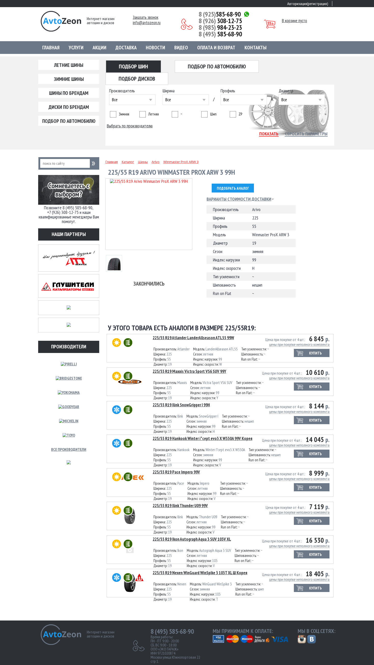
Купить (315, 353)
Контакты (255, 47)
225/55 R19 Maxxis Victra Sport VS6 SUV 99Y (189, 371)
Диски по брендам (69, 107)
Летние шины (68, 65)
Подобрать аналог (233, 188)
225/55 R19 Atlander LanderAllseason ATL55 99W (193, 338)
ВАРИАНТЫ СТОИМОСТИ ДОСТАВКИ (239, 199)
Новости (155, 47)
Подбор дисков (137, 78)
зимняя (124, 114)
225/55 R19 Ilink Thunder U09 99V (180, 505)
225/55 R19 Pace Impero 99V (176, 472)
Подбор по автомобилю (68, 121)
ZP (240, 114)
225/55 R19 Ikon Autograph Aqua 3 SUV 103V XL (192, 539)
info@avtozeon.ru (147, 23)
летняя (153, 114)
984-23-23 (220, 27)
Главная (51, 47)
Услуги (76, 47)
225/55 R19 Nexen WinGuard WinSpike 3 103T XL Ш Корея (200, 572)
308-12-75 (220, 21)
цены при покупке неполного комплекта (299, 344)
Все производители (68, 449)
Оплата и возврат (216, 47)
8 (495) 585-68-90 (172, 631)
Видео (181, 47)
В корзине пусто (294, 20)
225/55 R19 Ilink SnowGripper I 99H (181, 405)
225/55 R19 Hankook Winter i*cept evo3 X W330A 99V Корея (202, 438)
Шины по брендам (68, 93)
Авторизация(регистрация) (307, 3)
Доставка (126, 47)
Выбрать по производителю (130, 126)
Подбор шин (133, 66)
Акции (99, 47)
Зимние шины (69, 79)
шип (213, 114)
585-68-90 (220, 14)
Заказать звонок (145, 17)
